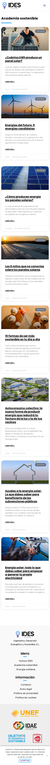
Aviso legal (26, 689)
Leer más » (10, 82)
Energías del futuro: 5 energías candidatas (20, 126)
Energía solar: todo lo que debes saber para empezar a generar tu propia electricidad (24, 573)
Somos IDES (26, 661)
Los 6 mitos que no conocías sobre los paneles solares (24, 268)
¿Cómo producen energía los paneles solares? (23, 198)
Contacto (26, 684)
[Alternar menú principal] (45, 6)
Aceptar (24, 761)
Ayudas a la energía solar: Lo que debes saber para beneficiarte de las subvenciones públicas (23, 496)
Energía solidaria (25, 669)
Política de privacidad (26, 693)
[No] (47, 755)
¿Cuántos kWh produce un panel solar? (23, 59)
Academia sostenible (26, 665)
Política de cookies (25, 697)
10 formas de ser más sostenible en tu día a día (22, 337)
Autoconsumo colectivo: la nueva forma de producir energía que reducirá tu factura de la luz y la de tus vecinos (23, 415)
